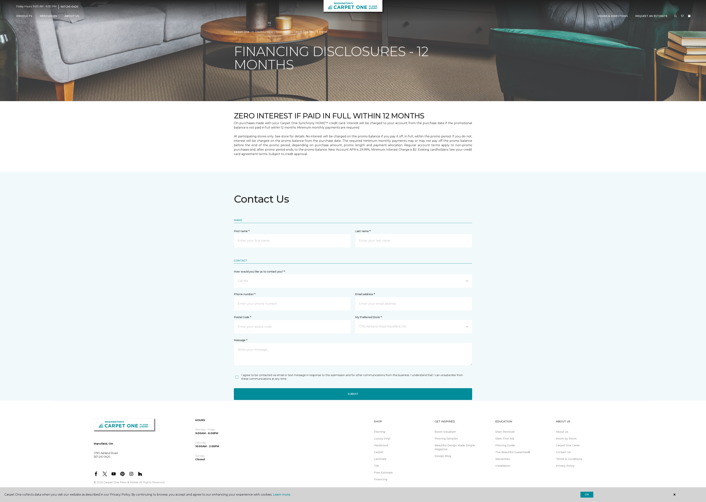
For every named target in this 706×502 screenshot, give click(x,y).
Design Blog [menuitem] (443, 456)
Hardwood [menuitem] (381, 445)
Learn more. (282, 494)
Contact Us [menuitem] (563, 452)
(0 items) (689, 16)
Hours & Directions (613, 16)
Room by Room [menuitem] (566, 438)
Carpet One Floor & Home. (121, 482)
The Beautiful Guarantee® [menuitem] (512, 452)
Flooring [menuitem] (379, 431)
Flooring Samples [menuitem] (446, 438)
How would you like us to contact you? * (259, 271)
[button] (675, 16)
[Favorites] (682, 16)
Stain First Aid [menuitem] (504, 438)
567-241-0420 (69, 6)
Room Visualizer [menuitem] (445, 431)
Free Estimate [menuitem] (383, 472)
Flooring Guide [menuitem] (505, 445)
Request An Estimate (651, 16)
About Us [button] (72, 16)
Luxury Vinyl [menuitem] (382, 438)
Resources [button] (48, 16)
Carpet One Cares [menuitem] (568, 445)
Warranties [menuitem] (502, 459)
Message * (240, 340)
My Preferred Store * (368, 317)
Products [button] (24, 16)
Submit (353, 394)
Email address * (365, 294)
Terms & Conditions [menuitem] (569, 459)
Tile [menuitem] (376, 465)
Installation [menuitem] (502, 465)
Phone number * (244, 294)
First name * (241, 231)
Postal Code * (242, 317)
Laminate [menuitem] (380, 459)
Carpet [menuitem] (378, 452)
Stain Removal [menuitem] (504, 431)
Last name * (362, 231)
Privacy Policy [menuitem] (565, 465)
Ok (587, 494)
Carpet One (241, 31)
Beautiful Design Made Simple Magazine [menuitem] (455, 447)
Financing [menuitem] (380, 479)
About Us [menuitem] (562, 431)
